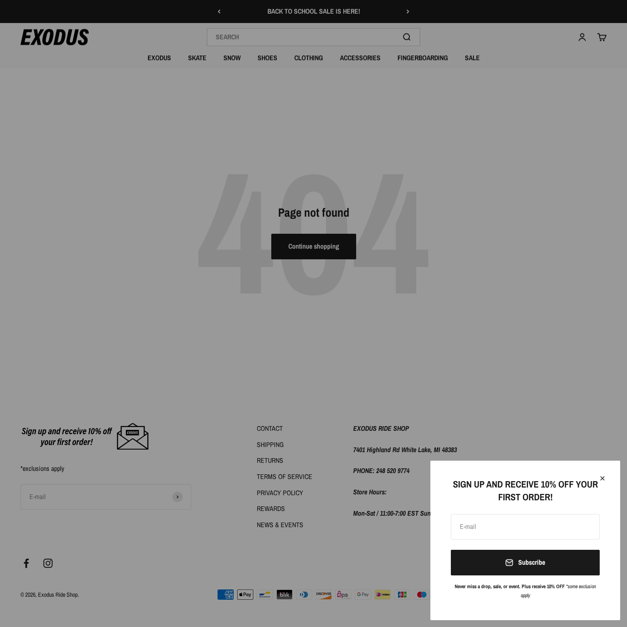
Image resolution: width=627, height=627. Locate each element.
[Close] (602, 478)
